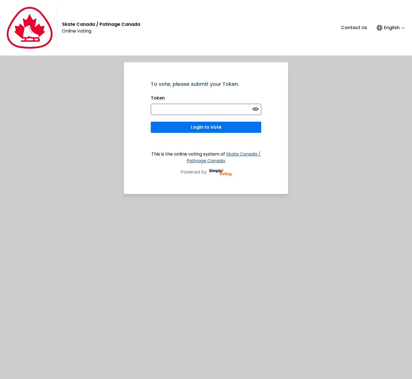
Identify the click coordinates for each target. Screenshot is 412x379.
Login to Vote (206, 127)
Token (158, 98)
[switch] (255, 109)
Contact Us (354, 27)
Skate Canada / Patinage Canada (224, 157)
